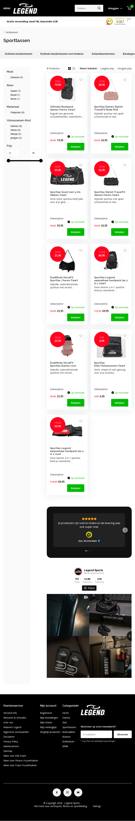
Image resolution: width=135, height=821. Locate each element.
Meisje (16, 133)
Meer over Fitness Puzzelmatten (20, 760)
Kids (64, 722)
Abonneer (122, 734)
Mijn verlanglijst (48, 727)
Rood (15, 94)
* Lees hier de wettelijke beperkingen (98, 741)
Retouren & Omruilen (14, 717)
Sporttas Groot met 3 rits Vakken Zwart (65, 194)
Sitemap (7, 751)
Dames (16, 126)
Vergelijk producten (50, 731)
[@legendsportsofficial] (78, 571)
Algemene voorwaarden (16, 731)
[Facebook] (57, 792)
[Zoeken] (99, 8)
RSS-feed (87, 803)
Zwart (16, 90)
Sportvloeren (69, 727)
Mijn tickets (46, 722)
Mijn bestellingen (49, 717)
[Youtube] (78, 792)
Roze (15, 98)
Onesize (17, 77)
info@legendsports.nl (92, 720)
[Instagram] (67, 792)
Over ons (8, 722)
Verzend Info (10, 712)
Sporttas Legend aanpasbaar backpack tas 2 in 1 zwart (111, 280)
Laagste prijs (107, 68)
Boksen (66, 736)
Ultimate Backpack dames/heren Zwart (62, 108)
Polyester (17, 112)
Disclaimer (9, 736)
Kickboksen (12, 32)
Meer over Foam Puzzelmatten (20, 765)
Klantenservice (11, 746)
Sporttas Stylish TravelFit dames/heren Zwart (109, 194)
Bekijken (76, 146)
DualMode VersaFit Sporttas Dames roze (63, 364)
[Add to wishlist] (81, 80)
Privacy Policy (10, 741)
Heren (16, 129)
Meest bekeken (88, 68)
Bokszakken (68, 731)
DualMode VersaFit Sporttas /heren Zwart (64, 279)
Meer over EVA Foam (14, 755)
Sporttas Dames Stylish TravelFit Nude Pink (108, 108)
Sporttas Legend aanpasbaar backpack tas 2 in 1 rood (67, 451)
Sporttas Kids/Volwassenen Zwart (109, 364)
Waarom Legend (12, 727)
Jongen (16, 137)
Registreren (46, 712)
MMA (65, 746)
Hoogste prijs (124, 68)
